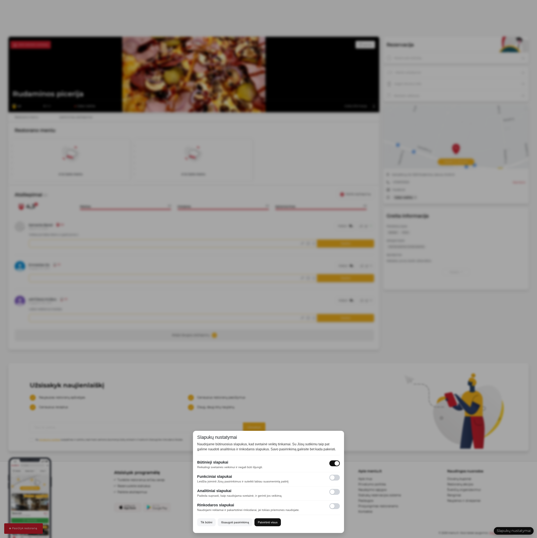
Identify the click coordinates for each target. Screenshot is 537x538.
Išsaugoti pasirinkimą (235, 522)
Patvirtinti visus (268, 522)
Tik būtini (206, 522)
